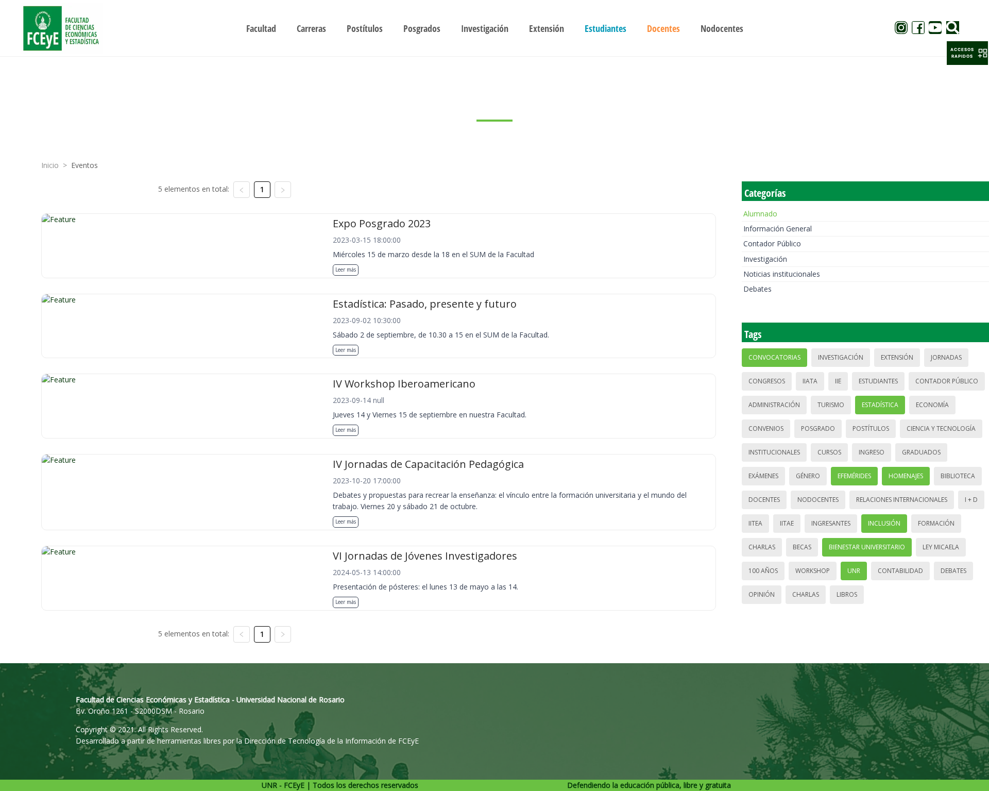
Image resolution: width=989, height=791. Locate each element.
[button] (967, 53)
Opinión (761, 594)
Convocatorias (774, 357)
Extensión (897, 357)
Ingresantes (830, 523)
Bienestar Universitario (867, 547)
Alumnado (760, 213)
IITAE (787, 523)
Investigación (765, 259)
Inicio (50, 165)
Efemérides (854, 476)
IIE (838, 381)
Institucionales (774, 452)
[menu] (494, 28)
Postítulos (870, 428)
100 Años (763, 570)
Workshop (812, 570)
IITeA (755, 523)
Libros (847, 594)
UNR (853, 570)
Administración (774, 404)
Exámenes (763, 476)
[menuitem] (261, 28)
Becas (802, 547)
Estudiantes (878, 381)
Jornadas (946, 357)
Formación (936, 523)
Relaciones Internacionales (901, 499)
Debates (757, 289)
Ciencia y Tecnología (941, 428)
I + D (971, 499)
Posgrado (818, 428)
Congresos (766, 381)
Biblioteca (958, 476)
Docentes (764, 499)
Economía (932, 404)
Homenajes (906, 476)
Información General (777, 228)
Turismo (830, 404)
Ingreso (871, 452)
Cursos (829, 452)
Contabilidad (900, 570)
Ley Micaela (941, 547)
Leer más (345, 269)
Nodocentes (818, 499)
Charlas (761, 547)
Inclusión (884, 523)
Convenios (765, 428)
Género (808, 476)
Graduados (921, 452)
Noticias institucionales (781, 274)
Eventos (84, 165)
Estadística (880, 404)
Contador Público (772, 243)
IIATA (810, 381)
